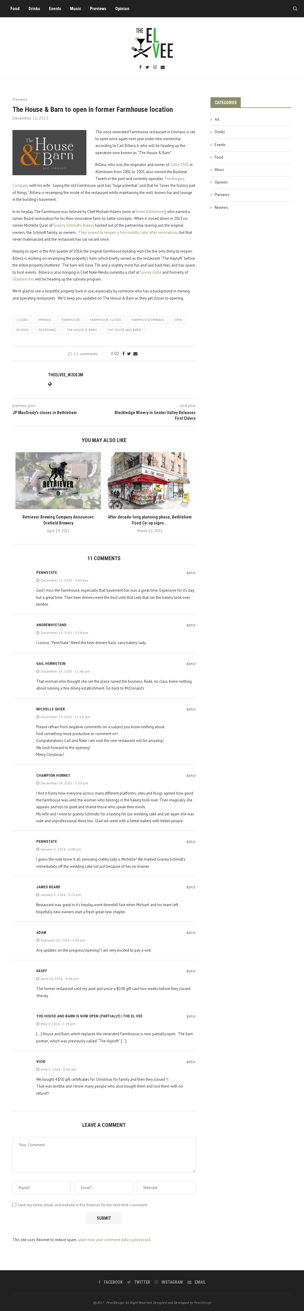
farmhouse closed (105, 320)
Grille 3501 (179, 164)
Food (15, 8)
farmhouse (70, 320)
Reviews (221, 207)
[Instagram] (155, 67)
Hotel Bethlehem (150, 211)
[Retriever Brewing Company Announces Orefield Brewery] (58, 480)
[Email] (163, 67)
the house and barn (124, 330)
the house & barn (81, 330)
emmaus (44, 320)
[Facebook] (140, 67)
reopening (47, 330)
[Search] (295, 8)
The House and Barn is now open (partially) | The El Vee (89, 1016)
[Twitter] (147, 67)
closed (22, 320)
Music (75, 8)
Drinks (34, 8)
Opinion (122, 8)
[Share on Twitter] (129, 353)
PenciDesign (202, 1302)
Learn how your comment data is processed (114, 1239)
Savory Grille (151, 272)
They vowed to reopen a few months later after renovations (128, 232)
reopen (22, 330)
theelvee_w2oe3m (65, 374)
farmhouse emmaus (148, 320)
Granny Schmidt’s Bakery (73, 225)
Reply (191, 573)
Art (217, 119)
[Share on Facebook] (123, 353)
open (178, 320)
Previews (98, 8)
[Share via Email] (135, 353)
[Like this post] (117, 353)
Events (55, 8)
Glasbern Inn (23, 279)
